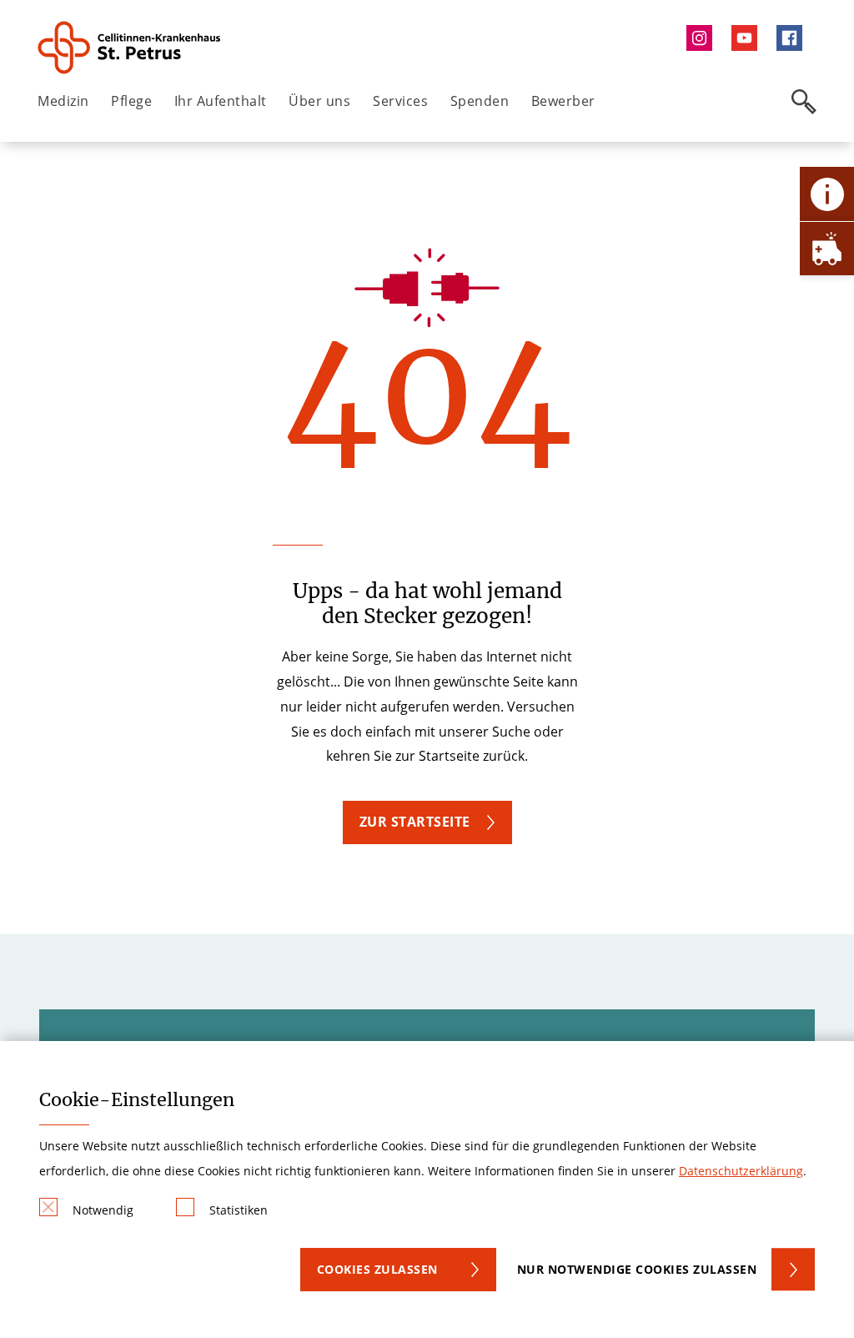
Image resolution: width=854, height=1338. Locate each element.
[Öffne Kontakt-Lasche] (827, 194)
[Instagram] (703, 38)
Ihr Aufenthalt (220, 101)
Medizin (63, 101)
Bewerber (563, 101)
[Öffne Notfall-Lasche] (827, 248)
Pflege (131, 101)
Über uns (319, 101)
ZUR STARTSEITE (414, 821)
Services (400, 101)
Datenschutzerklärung (741, 1171)
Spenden (480, 101)
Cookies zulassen (377, 1269)
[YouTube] (748, 38)
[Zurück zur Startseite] (130, 47)
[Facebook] (793, 38)
